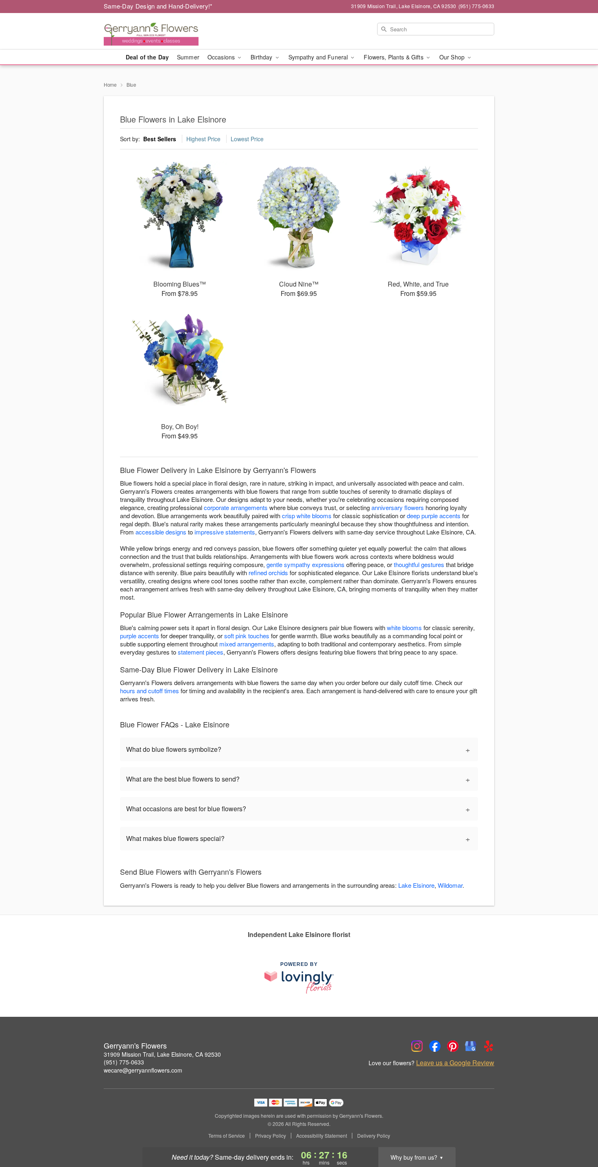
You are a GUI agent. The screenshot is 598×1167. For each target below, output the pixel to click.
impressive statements (224, 532)
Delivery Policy (373, 1135)
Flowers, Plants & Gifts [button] (394, 57)
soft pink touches (246, 635)
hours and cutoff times (149, 690)
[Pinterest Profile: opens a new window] (452, 1046)
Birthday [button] (262, 57)
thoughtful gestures (419, 564)
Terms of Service (226, 1135)
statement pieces (200, 652)
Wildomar (450, 885)
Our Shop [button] (452, 57)
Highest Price (203, 139)
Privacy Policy (270, 1135)
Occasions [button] (221, 57)
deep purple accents (434, 515)
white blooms (404, 627)
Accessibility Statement (321, 1135)
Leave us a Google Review (455, 1062)
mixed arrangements (246, 643)
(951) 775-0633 (124, 1062)
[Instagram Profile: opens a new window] (417, 1046)
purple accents (139, 635)
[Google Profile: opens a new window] (470, 1046)
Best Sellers (159, 139)
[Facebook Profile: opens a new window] (435, 1046)
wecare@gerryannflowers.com (143, 1070)
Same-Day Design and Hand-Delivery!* (158, 6)
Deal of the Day (147, 57)
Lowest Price (247, 139)
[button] (576, 1132)
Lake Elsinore (416, 885)
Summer (188, 57)
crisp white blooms (307, 515)
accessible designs (160, 532)
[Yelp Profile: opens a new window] (488, 1046)
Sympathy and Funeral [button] (319, 57)
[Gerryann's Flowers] (162, 31)
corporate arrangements (236, 507)
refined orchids (268, 572)
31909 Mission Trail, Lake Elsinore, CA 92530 (162, 1054)
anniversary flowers (397, 507)
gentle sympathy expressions (305, 564)
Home (110, 84)
